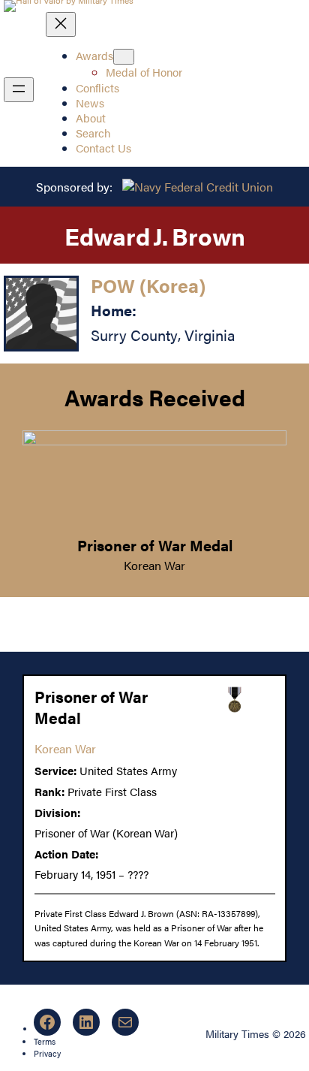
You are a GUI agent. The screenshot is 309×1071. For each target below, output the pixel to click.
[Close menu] (61, 24)
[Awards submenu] (123, 57)
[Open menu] (19, 89)
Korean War (154, 565)
